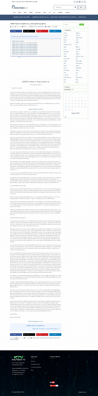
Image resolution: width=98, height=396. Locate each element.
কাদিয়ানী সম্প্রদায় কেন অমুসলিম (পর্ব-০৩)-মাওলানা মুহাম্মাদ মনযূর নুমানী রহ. (25, 46)
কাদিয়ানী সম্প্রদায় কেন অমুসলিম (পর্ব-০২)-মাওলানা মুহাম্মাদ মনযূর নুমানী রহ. (25, 44)
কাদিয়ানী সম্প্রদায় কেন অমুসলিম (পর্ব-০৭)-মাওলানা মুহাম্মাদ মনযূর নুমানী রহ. (25, 52)
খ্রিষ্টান (65, 47)
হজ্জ (64, 82)
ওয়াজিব (77, 40)
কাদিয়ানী (39, 26)
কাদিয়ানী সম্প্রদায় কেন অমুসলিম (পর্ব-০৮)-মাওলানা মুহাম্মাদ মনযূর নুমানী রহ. (25, 54)
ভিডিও (19, 13)
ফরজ (77, 58)
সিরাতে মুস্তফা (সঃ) (67, 77)
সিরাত (44, 13)
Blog (32, 370)
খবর (76, 44)
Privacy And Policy (35, 364)
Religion (43, 26)
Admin (12, 26)
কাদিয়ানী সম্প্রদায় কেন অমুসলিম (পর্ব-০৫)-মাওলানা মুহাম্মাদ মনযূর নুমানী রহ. (25, 49)
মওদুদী (65, 68)
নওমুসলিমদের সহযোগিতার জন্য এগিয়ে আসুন (35, 109)
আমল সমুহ (38, 13)
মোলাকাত (77, 70)
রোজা (77, 72)
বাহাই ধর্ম (65, 61)
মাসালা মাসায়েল (66, 70)
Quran (65, 33)
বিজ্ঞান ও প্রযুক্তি (79, 61)
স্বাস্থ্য (77, 79)
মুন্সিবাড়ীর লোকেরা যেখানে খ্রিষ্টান (12, 17)
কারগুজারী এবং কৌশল (67, 44)
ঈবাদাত (65, 40)
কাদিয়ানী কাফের (50, 338)
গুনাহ (65, 49)
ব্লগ (49, 13)
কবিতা (65, 42)
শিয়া (76, 75)
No (47, 26)
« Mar (65, 117)
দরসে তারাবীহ (78, 49)
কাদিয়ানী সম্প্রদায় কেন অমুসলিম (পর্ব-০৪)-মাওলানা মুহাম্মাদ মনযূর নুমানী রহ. (25, 47)
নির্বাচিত (33, 26)
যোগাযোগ (67, 13)
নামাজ (65, 54)
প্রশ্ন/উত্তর (60, 13)
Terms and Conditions (36, 367)
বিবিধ (65, 63)
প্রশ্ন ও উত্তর (66, 58)
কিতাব (25, 13)
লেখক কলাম (66, 75)
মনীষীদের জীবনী (78, 68)
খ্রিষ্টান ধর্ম (77, 47)
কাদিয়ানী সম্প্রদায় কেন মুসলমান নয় (33, 36)
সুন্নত (65, 79)
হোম (14, 13)
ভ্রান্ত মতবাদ (56, 338)
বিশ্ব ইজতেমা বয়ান (79, 63)
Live (54, 13)
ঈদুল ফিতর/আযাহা (79, 37)
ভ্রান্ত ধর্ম (36, 26)
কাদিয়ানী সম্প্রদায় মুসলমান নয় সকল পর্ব (35, 321)
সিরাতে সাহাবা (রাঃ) (79, 77)
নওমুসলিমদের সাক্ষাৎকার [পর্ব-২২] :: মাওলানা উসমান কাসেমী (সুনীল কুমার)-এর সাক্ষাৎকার (45, 17)
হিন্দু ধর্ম (77, 82)
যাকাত (65, 72)
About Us (33, 361)
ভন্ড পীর (65, 65)
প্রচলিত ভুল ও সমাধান (79, 56)
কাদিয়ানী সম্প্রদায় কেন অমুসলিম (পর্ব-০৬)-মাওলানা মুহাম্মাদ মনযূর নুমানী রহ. (25, 50)
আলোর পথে (78, 35)
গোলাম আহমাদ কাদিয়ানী (43, 338)
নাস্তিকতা (77, 54)
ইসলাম (31, 13)
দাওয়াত (77, 51)
